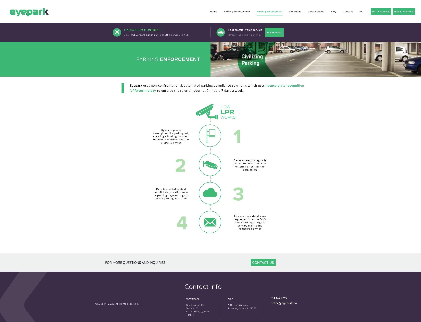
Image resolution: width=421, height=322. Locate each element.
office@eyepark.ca (284, 303)
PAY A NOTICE (380, 11)
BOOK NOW (274, 32)
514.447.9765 (279, 298)
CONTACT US (263, 263)
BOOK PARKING (403, 11)
